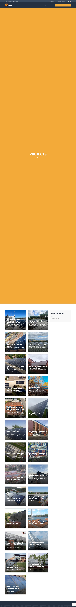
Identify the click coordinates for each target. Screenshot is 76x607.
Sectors (32, 5)
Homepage (35, 157)
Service (39, 5)
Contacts (63, 1)
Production (25, 5)
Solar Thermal (55, 320)
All (51, 316)
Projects (45, 5)
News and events (52, 1)
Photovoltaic (55, 318)
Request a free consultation (62, 5)
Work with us (58, 1)
